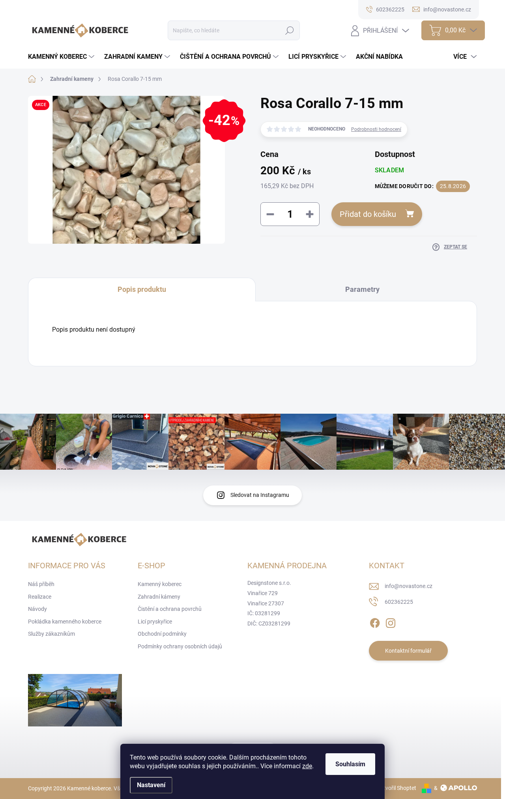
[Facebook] (375, 621)
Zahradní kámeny (159, 597)
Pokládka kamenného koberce (64, 621)
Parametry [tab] (362, 289)
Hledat (289, 30)
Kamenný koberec (159, 584)
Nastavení (151, 785)
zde (307, 766)
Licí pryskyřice (155, 621)
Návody (37, 609)
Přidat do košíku (368, 214)
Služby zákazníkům (51, 634)
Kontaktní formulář (408, 651)
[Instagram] (391, 621)
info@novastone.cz (408, 586)
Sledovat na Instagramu (259, 495)
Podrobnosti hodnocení (376, 129)
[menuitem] (62, 57)
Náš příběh (41, 584)
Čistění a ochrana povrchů (170, 609)
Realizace (39, 597)
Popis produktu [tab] (142, 289)
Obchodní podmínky (162, 634)
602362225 (399, 602)
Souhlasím (350, 764)
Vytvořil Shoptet (396, 788)
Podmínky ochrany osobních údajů (180, 646)
